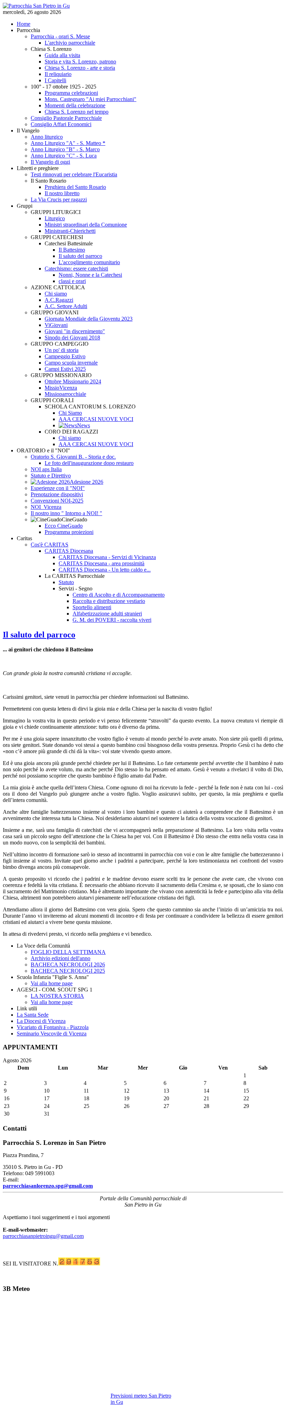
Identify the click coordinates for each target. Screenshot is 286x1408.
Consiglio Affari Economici (61, 124)
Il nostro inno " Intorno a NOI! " (66, 513)
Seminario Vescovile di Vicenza (51, 1033)
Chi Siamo (70, 413)
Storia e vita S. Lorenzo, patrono (80, 61)
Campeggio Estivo (65, 356)
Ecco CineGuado (64, 526)
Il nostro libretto (62, 193)
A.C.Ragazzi (59, 300)
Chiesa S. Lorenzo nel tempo (76, 112)
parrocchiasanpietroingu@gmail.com (43, 1236)
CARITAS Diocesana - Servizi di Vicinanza (107, 557)
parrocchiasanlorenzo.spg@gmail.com (48, 1186)
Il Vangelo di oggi (50, 162)
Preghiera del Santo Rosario (75, 187)
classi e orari (72, 281)
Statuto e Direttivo (51, 476)
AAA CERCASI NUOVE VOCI (96, 419)
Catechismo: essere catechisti (76, 268)
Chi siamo (56, 294)
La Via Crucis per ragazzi (59, 199)
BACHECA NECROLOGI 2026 (68, 964)
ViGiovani (56, 325)
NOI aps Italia (46, 469)
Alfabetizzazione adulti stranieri (107, 614)
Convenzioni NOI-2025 (57, 501)
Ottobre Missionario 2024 (73, 381)
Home (23, 24)
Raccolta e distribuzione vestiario (109, 601)
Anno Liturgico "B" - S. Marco (65, 149)
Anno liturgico (47, 137)
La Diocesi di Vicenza (41, 1021)
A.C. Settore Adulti (66, 306)
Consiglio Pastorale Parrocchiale (66, 118)
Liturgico (55, 218)
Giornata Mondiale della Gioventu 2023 (89, 319)
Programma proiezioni (69, 532)
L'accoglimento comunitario (89, 262)
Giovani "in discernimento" (75, 331)
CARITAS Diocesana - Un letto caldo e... (105, 570)
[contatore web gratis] (79, 1264)
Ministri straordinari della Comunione (86, 225)
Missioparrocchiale (65, 394)
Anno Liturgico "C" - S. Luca (64, 156)
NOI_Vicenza (46, 507)
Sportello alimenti (92, 607)
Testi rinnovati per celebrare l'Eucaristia (74, 174)
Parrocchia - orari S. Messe (60, 36)
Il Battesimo (72, 250)
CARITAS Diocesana (69, 551)
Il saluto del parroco (80, 256)
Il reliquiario (58, 74)
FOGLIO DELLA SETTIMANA (68, 952)
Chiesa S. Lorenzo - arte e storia (80, 68)
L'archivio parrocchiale (70, 43)
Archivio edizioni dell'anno (60, 958)
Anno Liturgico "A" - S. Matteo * (68, 143)
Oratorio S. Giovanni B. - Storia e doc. (73, 457)
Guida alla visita (62, 55)
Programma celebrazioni (71, 93)
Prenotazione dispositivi (57, 494)
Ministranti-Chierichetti (70, 231)
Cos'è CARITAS (49, 545)
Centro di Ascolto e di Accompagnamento (119, 595)
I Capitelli (55, 80)
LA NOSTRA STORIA (57, 996)
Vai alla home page (52, 983)
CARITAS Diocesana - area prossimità (101, 563)
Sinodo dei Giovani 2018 (72, 337)
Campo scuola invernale (71, 363)
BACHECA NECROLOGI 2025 (68, 971)
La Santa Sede (32, 1015)
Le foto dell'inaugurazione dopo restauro (89, 463)
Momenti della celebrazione (75, 105)
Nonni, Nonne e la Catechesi (90, 275)
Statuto (66, 582)
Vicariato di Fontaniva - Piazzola (53, 1027)
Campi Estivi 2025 (65, 369)
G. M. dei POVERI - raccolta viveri (112, 620)
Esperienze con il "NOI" (58, 488)
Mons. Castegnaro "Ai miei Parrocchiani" (90, 99)
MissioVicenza (61, 388)
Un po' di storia (61, 350)
